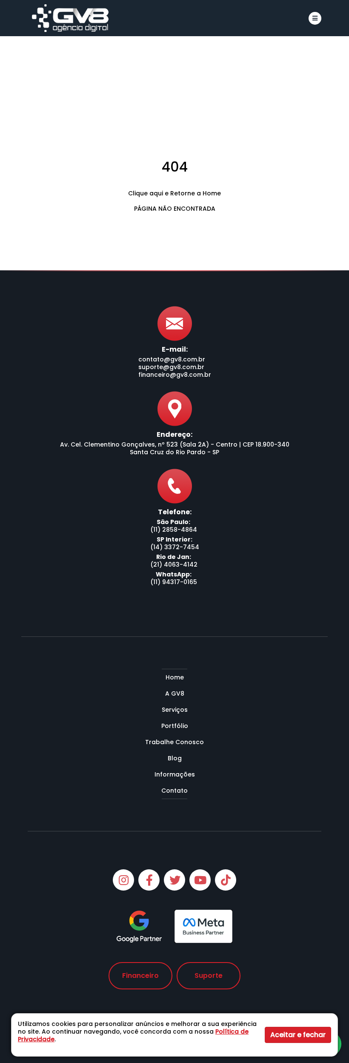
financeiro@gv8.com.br (174, 374)
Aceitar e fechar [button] (298, 1035)
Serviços (175, 709)
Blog (175, 758)
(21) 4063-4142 (173, 564)
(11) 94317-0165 (173, 582)
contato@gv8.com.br (171, 359)
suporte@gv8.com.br (171, 367)
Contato (174, 790)
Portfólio (174, 726)
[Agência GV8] (70, 18)
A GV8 (174, 693)
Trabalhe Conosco (174, 742)
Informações (174, 774)
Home (175, 677)
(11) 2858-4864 (173, 529)
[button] (315, 18)
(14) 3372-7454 (174, 547)
